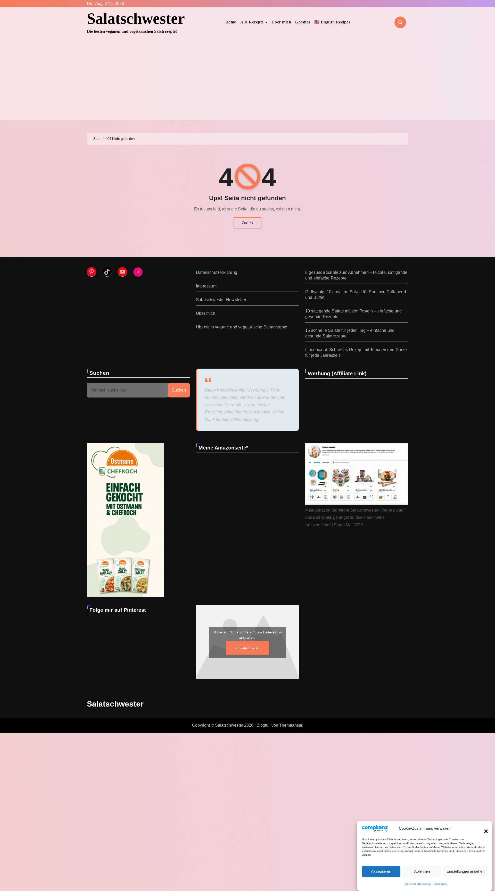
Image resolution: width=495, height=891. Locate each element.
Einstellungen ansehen (465, 871)
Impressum (440, 883)
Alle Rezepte (252, 22)
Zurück (247, 223)
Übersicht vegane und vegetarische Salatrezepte (241, 327)
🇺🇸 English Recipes (332, 22)
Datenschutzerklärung (418, 883)
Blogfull (263, 725)
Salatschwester (136, 18)
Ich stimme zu (247, 648)
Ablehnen (422, 871)
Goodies (302, 22)
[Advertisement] (247, 81)
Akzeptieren (381, 871)
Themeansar (290, 725)
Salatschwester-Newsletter (221, 300)
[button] (483, 828)
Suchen (99, 373)
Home (230, 22)
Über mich (281, 22)
